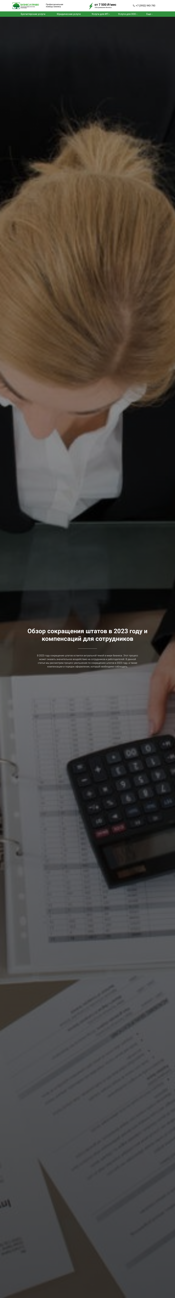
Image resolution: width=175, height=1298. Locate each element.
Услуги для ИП (100, 14)
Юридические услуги (69, 14)
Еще (148, 14)
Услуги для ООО (127, 14)
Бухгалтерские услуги (33, 14)
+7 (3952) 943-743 (145, 5)
